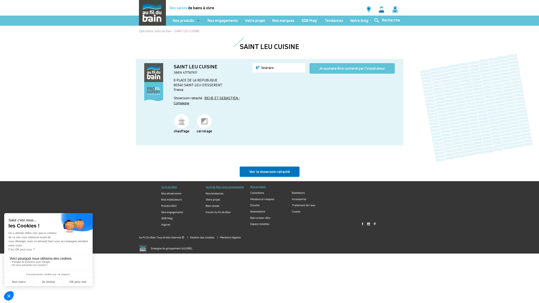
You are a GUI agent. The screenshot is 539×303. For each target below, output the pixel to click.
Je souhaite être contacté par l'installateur (352, 68)
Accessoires (299, 199)
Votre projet (255, 20)
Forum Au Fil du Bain (218, 212)
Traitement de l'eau (303, 205)
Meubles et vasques (262, 199)
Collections (257, 192)
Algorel (165, 224)
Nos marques (283, 20)
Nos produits (183, 20)
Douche (255, 205)
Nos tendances (214, 193)
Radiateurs (298, 192)
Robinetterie (257, 211)
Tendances (334, 20)
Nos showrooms (171, 193)
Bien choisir (213, 206)
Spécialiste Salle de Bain (155, 31)
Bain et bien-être (260, 218)
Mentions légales (230, 237)
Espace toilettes (259, 224)
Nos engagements (223, 20)
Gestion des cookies (202, 237)
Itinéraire (267, 67)
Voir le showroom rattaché (269, 171)
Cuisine (296, 211)
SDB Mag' (310, 20)
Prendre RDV (169, 206)
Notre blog (359, 20)
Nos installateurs (171, 199)
